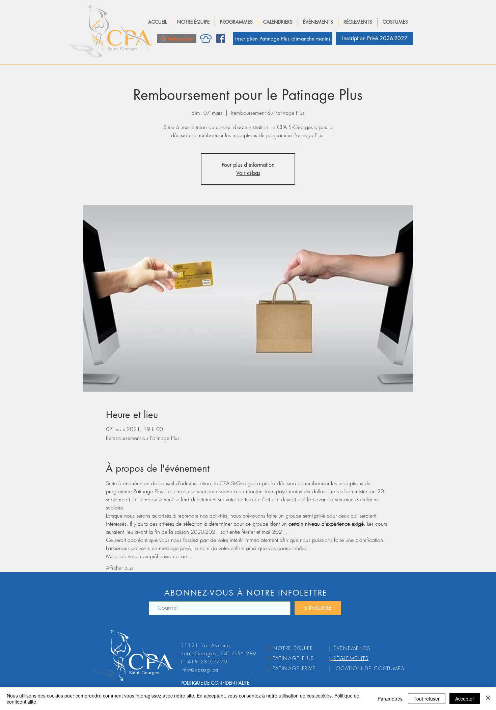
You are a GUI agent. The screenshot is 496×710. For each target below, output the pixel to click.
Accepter (464, 698)
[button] (193, 22)
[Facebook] (220, 38)
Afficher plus (119, 568)
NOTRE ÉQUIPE (293, 648)
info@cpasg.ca (200, 669)
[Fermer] (488, 698)
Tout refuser (427, 698)
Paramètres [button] (390, 698)
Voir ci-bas (248, 173)
